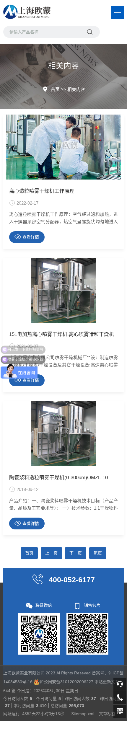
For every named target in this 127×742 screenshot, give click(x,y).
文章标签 (107, 713)
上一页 (51, 553)
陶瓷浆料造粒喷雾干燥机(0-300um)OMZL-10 (58, 477)
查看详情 (30, 237)
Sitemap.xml (82, 713)
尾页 (98, 553)
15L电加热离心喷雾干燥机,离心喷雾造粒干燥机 (61, 334)
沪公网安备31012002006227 (66, 681)
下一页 (75, 553)
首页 (55, 89)
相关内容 (76, 89)
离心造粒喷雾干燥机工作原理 (41, 191)
